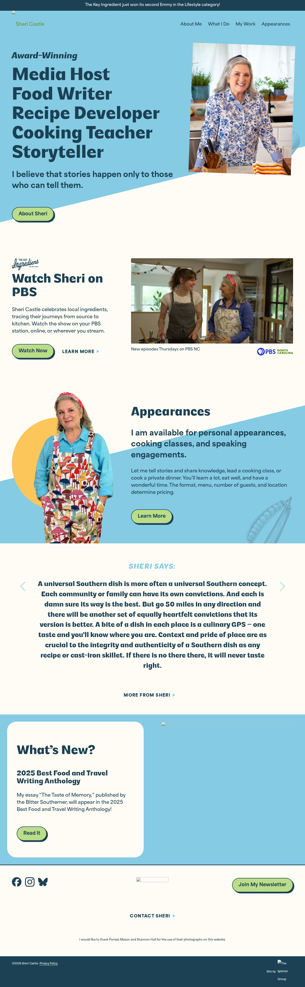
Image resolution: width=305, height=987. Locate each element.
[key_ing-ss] (212, 301)
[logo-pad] (28, 24)
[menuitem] (191, 24)
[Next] (282, 586)
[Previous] (22, 586)
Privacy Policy (49, 963)
